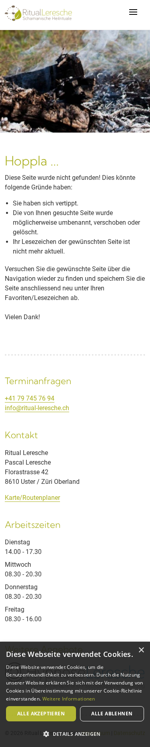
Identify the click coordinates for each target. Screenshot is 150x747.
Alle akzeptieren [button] (41, 713)
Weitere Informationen (68, 698)
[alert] (75, 694)
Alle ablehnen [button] (111, 713)
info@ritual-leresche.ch (37, 408)
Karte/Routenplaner (32, 497)
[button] (75, 734)
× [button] (141, 650)
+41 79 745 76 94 (29, 398)
